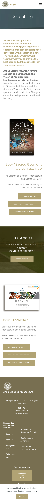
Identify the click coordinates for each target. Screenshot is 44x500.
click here (7, 428)
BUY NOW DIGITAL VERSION (25, 212)
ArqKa (13, 4)
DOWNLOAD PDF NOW (16, 347)
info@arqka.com (22, 413)
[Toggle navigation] (40, 4)
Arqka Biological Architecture (18, 392)
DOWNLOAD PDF (30, 196)
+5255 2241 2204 (22, 411)
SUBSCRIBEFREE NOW (22, 475)
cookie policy (31, 491)
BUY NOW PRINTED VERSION (25, 204)
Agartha (9, 440)
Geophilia (9, 434)
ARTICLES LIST (22, 259)
